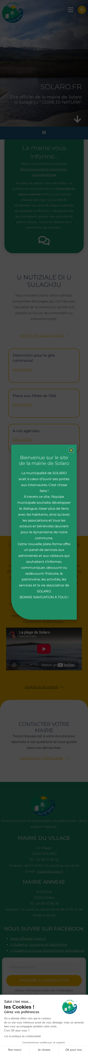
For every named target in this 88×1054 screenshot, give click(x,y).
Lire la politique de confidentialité (22, 1036)
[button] (71, 450)
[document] (44, 527)
